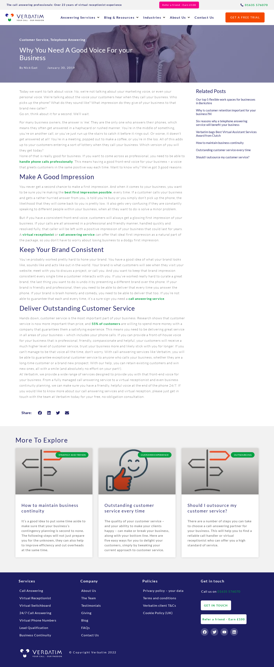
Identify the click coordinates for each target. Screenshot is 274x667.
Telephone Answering (67, 39)
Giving (86, 613)
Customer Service (34, 39)
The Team (88, 598)
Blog (84, 620)
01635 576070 (228, 591)
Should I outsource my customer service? (222, 157)
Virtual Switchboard (35, 605)
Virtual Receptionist (35, 598)
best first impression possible (88, 192)
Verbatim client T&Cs (159, 605)
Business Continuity (35, 635)
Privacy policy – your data (163, 590)
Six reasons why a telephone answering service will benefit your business (221, 122)
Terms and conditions (159, 598)
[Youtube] (224, 632)
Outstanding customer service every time (223, 150)
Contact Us (90, 635)
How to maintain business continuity (220, 143)
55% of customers (106, 323)
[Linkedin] (234, 632)
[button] (80, 17)
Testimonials (91, 605)
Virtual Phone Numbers (37, 620)
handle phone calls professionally (46, 161)
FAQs (85, 628)
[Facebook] (204, 632)
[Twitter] (214, 632)
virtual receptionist (38, 234)
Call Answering (31, 590)
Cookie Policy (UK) (158, 613)
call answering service (77, 234)
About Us (88, 590)
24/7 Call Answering (35, 613)
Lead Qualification (33, 628)
